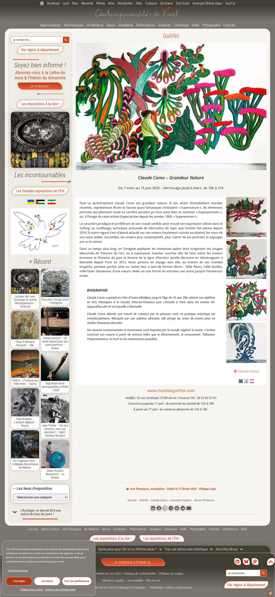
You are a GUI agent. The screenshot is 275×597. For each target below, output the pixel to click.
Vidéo (195, 25)
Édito (244, 529)
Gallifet (171, 35)
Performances (145, 25)
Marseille (87, 3)
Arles (111, 3)
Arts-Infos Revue (227, 549)
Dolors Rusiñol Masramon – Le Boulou (55, 474)
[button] (153, 508)
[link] (25, 203)
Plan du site (153, 580)
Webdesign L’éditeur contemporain (171, 587)
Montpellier (125, 3)
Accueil (132, 500)
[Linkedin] (237, 561)
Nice (75, 3)
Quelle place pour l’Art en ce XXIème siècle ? (127, 549)
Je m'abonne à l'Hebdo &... (133, 562)
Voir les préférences (76, 581)
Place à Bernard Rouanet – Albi (25, 343)
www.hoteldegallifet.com (171, 390)
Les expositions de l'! (161, 538)
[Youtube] (252, 381)
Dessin (110, 25)
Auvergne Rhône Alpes (207, 3)
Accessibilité (135, 580)
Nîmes (100, 3)
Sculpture (164, 25)
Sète (139, 3)
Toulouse (151, 3)
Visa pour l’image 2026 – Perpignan (55, 301)
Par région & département (40, 50)
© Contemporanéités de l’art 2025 (100, 573)
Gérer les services (18, 570)
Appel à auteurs (50, 25)
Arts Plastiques (74, 25)
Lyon (66, 3)
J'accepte (19, 581)
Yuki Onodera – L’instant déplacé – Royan (25, 422)
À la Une (33, 529)
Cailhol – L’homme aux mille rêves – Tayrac (25, 382)
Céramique (181, 25)
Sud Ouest (183, 3)
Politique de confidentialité (60, 589)
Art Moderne (95, 25)
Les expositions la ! (40, 104)
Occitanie (166, 3)
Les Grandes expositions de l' (40, 191)
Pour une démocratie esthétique (186, 549)
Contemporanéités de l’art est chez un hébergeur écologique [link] (108, 587)
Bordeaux (53, 3)
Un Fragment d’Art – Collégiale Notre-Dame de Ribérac (25, 464)
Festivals (229, 25)
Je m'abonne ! (40, 86)
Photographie (211, 25)
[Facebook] (246, 381)
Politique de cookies (31, 589)
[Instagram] (241, 381)
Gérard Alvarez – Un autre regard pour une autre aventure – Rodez (55, 343)
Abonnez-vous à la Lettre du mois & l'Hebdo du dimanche (40, 75)
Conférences (230, 529)
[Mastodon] (255, 561)
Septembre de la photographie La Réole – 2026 (55, 387)
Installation (125, 25)
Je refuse (47, 581)
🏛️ (42, 3)
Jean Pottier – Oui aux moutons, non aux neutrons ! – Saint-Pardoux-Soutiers (55, 430)
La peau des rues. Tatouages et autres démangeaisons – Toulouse (25, 301)
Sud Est (230, 3)
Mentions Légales (113, 580)
